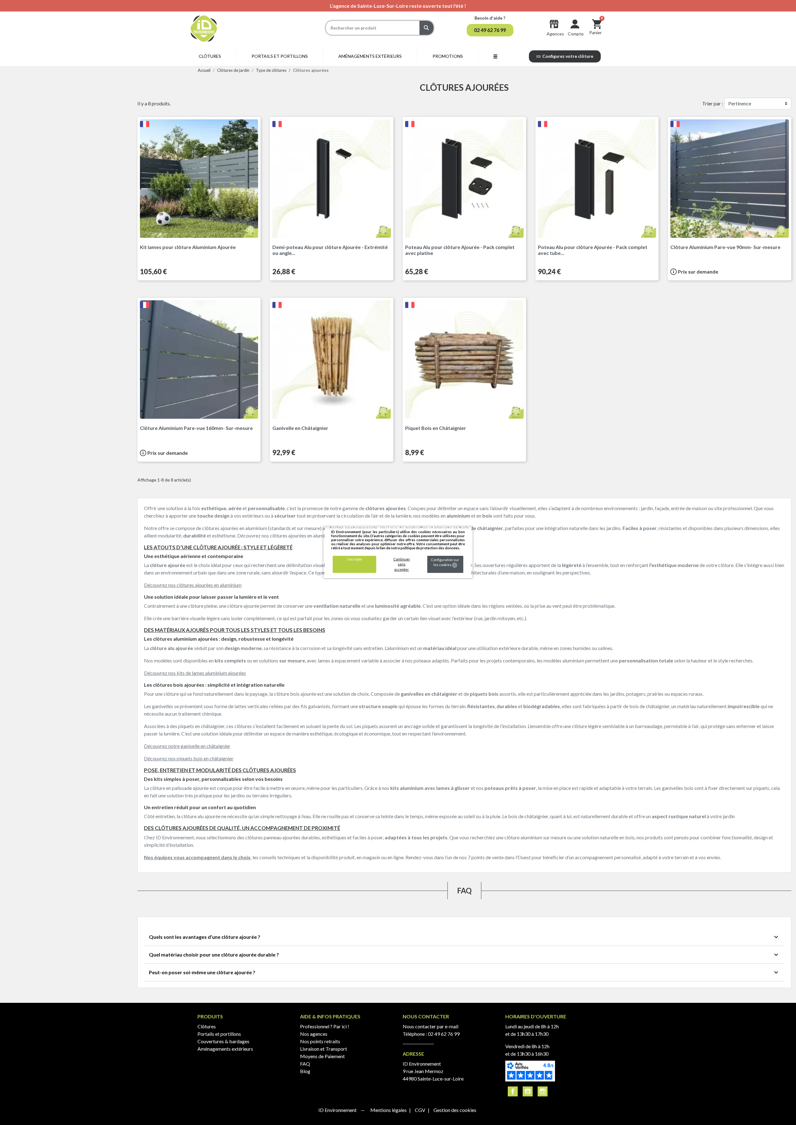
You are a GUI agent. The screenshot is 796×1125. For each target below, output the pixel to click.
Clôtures (206, 1026)
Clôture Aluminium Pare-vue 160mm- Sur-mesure (196, 428)
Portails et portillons (219, 1034)
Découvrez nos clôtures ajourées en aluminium (193, 585)
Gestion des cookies (454, 1110)
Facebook (513, 1091)
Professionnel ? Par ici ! (324, 1026)
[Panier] (597, 23)
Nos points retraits (320, 1041)
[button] (490, 30)
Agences (555, 33)
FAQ (305, 1064)
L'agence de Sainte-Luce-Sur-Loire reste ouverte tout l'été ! (398, 6)
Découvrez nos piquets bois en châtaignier (189, 758)
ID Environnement (338, 1110)
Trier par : (712, 103)
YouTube (528, 1091)
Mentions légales (389, 1110)
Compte (576, 33)
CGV (420, 1110)
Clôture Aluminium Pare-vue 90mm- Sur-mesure (725, 247)
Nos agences (313, 1034)
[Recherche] (426, 28)
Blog (305, 1071)
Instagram (543, 1091)
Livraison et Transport (323, 1049)
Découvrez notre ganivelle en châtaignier (187, 746)
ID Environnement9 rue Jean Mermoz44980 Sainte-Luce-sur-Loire (433, 1071)
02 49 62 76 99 (444, 1034)
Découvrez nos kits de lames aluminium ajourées (195, 673)
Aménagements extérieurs (225, 1049)
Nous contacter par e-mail (430, 1026)
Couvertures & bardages (223, 1041)
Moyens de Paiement (322, 1056)
